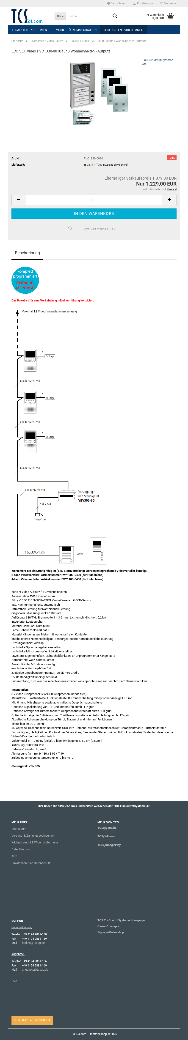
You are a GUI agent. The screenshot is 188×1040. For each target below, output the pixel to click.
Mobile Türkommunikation (76, 30)
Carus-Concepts (108, 926)
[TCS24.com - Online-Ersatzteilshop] (29, 16)
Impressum (18, 828)
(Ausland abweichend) (115, 164)
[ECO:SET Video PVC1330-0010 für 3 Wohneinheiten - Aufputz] (94, 92)
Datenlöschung (21, 849)
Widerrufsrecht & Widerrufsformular (34, 842)
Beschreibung (27, 252)
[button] (117, 3)
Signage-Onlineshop (110, 932)
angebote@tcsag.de (35, 969)
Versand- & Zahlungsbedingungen (33, 835)
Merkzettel (170, 3)
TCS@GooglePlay (109, 845)
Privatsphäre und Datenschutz (30, 863)
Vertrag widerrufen (32, 1020)
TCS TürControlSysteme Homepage (121, 920)
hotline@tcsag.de (33, 942)
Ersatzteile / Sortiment (30, 30)
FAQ (14, 981)
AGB (14, 856)
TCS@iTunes (106, 836)
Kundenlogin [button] (144, 3)
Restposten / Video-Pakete (123, 30)
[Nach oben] (175, 1033)
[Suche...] (115, 16)
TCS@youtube (106, 827)
